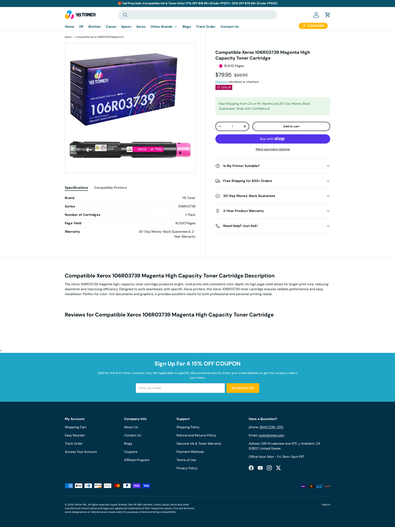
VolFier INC (80, 504)
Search (326, 504)
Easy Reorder (75, 435)
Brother (94, 26)
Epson (126, 26)
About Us (131, 427)
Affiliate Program (136, 460)
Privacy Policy (187, 468)
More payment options (273, 149)
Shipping (221, 82)
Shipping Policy (188, 427)
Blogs (186, 26)
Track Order (206, 26)
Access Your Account (81, 452)
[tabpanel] (130, 217)
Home (69, 26)
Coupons (130, 452)
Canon (111, 26)
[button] (327, 14)
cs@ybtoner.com (271, 435)
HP (81, 26)
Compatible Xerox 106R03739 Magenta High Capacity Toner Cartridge (100, 37)
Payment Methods (190, 452)
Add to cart (291, 126)
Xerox (141, 26)
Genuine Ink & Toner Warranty (199, 443)
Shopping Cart (75, 427)
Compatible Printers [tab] (110, 187)
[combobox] (197, 15)
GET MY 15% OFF (242, 388)
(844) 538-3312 (271, 427)
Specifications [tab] (76, 187)
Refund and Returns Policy (196, 435)
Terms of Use (186, 460)
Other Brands (161, 26)
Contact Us (230, 26)
